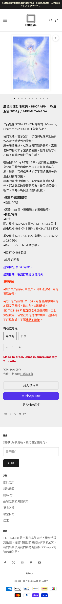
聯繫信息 (9, 514)
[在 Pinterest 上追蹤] (30, 562)
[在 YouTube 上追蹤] (39, 562)
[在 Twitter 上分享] (15, 414)
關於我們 (9, 482)
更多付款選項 (31, 404)
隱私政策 (9, 495)
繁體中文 (29, 573)
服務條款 (9, 488)
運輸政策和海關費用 (16, 501)
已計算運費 (26, 374)
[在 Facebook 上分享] (10, 414)
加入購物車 (31, 385)
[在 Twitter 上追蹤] (13, 562)
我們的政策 (33, 320)
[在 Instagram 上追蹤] (22, 562)
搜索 (6, 520)
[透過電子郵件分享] (24, 414)
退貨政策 (9, 508)
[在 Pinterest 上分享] (20, 414)
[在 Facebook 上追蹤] (5, 562)
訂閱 (11, 463)
